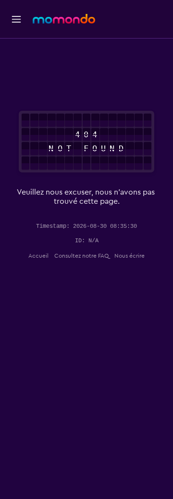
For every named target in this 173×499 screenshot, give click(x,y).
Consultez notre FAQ (81, 256)
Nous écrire (129, 256)
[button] (16, 19)
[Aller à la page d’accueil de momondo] (64, 19)
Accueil (38, 256)
